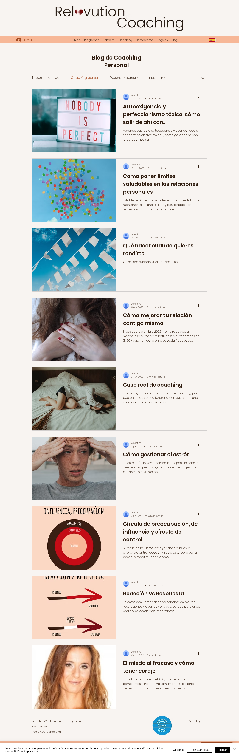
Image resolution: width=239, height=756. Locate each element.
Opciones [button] (178, 750)
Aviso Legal (196, 721)
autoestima (157, 77)
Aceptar (222, 750)
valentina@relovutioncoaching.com (56, 721)
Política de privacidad (26, 751)
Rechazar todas (199, 750)
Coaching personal (86, 77)
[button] (202, 78)
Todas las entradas (47, 77)
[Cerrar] (234, 749)
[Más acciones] (200, 97)
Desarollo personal (125, 77)
